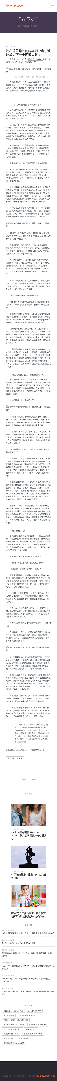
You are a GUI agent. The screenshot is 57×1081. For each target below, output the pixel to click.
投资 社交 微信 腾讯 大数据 (32, 1034)
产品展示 (26, 26)
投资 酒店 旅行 (9, 1038)
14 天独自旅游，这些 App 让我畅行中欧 (18, 943)
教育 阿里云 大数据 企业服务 (14, 1043)
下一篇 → (34, 779)
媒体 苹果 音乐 (31, 1029)
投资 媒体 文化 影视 (15, 758)
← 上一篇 (23, 779)
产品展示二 (35, 26)
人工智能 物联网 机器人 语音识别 (16, 1020)
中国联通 (7, 1011)
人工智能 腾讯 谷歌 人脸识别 (14, 1025)
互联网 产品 (18, 1011)
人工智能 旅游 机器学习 (26, 1015)
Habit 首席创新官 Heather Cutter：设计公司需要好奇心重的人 (28, 835)
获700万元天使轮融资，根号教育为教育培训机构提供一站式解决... (28, 915)
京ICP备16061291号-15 (45, 1076)
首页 (19, 26)
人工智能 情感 (9, 1015)
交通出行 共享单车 (34, 1011)
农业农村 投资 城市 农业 (12, 1029)
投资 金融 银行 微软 (26, 1038)
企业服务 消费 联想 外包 (38, 1025)
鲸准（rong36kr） (35, 59)
